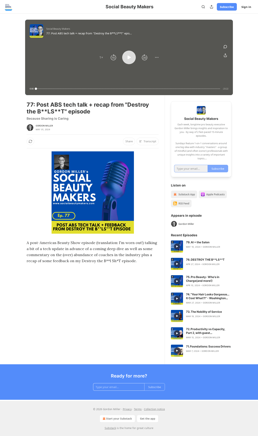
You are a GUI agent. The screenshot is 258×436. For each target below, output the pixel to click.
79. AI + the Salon (197, 242)
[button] (101, 57)
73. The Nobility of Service (204, 312)
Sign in (246, 7)
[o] (177, 246)
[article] (201, 246)
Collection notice (154, 409)
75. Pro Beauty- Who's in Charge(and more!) (202, 279)
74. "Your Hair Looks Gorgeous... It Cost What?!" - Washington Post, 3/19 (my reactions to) (207, 296)
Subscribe (227, 7)
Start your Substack (119, 418)
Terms (138, 409)
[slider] (128, 89)
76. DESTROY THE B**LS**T (205, 259)
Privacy (127, 409)
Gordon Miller (44, 125)
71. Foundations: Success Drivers (208, 346)
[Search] (203, 7)
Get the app (147, 418)
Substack (110, 428)
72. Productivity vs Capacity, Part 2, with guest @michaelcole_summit (205, 331)
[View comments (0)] (225, 47)
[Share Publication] (211, 7)
